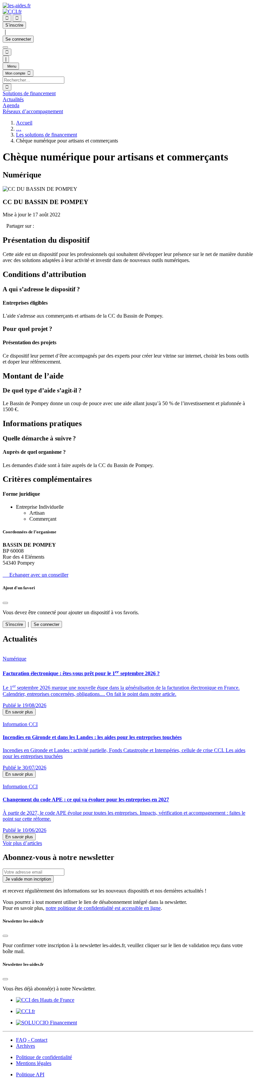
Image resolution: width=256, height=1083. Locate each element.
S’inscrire (14, 25)
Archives (25, 1046)
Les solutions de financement (46, 134)
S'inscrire (14, 624)
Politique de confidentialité (44, 1057)
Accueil (24, 123)
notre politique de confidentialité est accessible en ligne (103, 908)
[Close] (5, 603)
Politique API (30, 1074)
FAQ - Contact (31, 1040)
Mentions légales (33, 1063)
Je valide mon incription (28, 879)
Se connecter (18, 39)
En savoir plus (19, 711)
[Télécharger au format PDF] (4, 226)
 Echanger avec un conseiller (35, 575)
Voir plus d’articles (22, 843)
